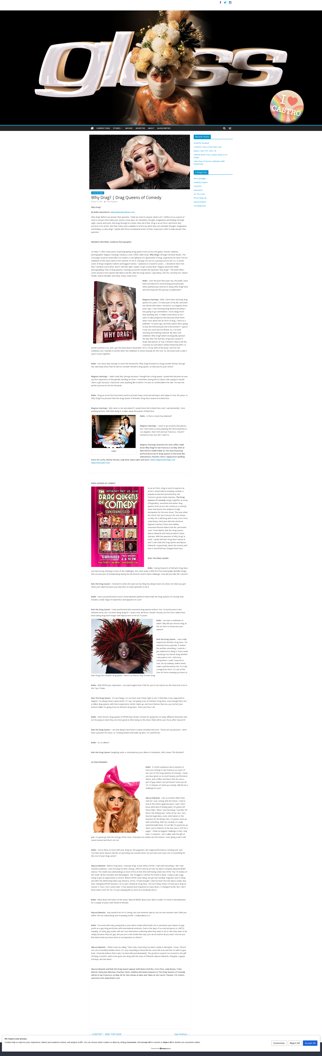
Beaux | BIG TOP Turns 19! (205, 151)
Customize (279, 1043)
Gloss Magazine (112, 201)
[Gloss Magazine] (161, 12)
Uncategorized (200, 206)
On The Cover (199, 194)
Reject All (295, 1043)
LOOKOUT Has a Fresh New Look (208, 147)
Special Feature (200, 202)
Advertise (140, 128)
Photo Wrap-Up (200, 198)
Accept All (310, 1043)
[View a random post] (230, 128)
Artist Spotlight (97, 193)
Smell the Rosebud (201, 143)
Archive (129, 128)
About (151, 128)
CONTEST (198, 186)
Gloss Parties (163, 128)
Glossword (198, 190)
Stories (116, 128)
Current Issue (103, 128)
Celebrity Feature (201, 182)
